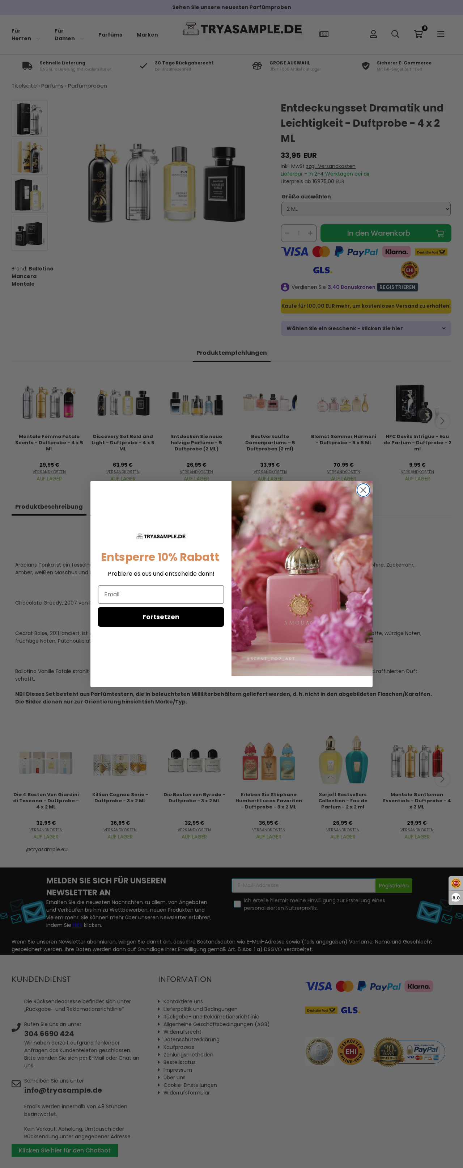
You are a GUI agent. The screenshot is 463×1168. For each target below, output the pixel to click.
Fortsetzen (161, 616)
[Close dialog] (363, 490)
